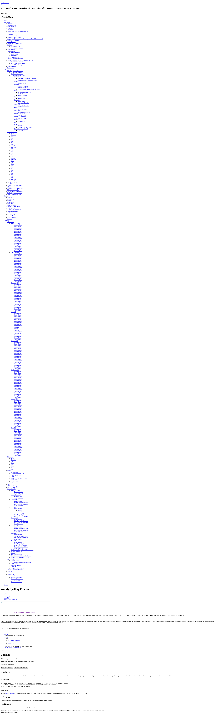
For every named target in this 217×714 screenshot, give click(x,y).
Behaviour (13, 55)
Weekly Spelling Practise (21, 502)
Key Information (8, 34)
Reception (13, 135)
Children (6, 220)
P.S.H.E (16, 124)
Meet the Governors (16, 577)
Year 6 (12, 144)
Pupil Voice (10, 559)
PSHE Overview (22, 126)
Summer (16, 330)
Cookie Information (12, 641)
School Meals (11, 216)
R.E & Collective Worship (21, 129)
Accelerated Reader (12, 182)
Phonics (20, 510)
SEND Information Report (18, 63)
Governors (7, 572)
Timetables (10, 457)
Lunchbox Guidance (12, 211)
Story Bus (10, 571)
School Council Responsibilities (22, 562)
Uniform (9, 219)
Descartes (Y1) (15, 283)
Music (16, 119)
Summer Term (18, 228)
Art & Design (18, 110)
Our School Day (11, 26)
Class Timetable (18, 493)
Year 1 (12, 136)
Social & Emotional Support (15, 58)
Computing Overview (23, 103)
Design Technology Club (17, 473)
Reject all (3, 667)
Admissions (10, 199)
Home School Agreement (14, 209)
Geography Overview (23, 106)
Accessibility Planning (17, 61)
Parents (6, 196)
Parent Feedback (11, 208)
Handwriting (21, 93)
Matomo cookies (9, 693)
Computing (17, 100)
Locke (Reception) (16, 252)
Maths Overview (22, 83)
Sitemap (6, 637)
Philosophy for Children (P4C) (15, 188)
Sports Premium (11, 66)
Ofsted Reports (11, 42)
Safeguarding (11, 51)
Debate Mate (14, 472)
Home (5, 20)
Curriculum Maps (12, 132)
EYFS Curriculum (19, 77)
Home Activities (18, 492)
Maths (16, 81)
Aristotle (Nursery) (16, 223)
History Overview (22, 109)
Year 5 (12, 142)
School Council (15, 560)
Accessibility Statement (13, 640)
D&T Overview (22, 118)
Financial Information (13, 40)
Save (15, 712)
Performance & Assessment (14, 43)
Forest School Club (16, 475)
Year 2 (12, 138)
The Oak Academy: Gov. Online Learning (22, 550)
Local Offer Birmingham (17, 65)
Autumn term (17, 438)
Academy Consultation (13, 36)
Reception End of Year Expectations (27, 80)
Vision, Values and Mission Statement (17, 31)
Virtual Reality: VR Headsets (15, 191)
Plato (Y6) (13, 428)
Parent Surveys (11, 217)
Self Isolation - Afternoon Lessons (20, 557)
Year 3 (12, 139)
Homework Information (20, 545)
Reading (16, 84)
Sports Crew (14, 563)
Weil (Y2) (13, 312)
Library (9, 187)
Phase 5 (23, 513)
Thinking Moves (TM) (13, 190)
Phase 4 (23, 511)
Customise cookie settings (20, 667)
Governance (10, 574)
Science (16, 97)
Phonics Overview (23, 87)
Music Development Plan (14, 194)
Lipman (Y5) (14, 399)
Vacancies (10, 29)
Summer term (17, 275)
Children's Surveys (12, 486)
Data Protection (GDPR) (14, 37)
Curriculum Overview (17, 74)
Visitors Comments (12, 32)
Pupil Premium (11, 49)
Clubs (9, 470)
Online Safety (14, 54)
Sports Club (14, 476)
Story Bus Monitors (16, 565)
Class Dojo (10, 203)
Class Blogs (10, 222)
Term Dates (10, 68)
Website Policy (11, 643)
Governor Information (13, 576)
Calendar (9, 200)
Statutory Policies (15, 46)
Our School (7, 22)
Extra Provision (11, 205)
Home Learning (11, 489)
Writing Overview (22, 95)
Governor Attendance (16, 582)
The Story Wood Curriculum (15, 71)
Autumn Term (18, 225)
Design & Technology (20, 116)
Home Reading (18, 496)
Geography (17, 104)
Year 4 (12, 141)
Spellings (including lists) (24, 92)
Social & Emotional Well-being (15, 569)
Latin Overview (22, 115)
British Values (11, 183)
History (16, 107)
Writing (16, 90)
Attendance (10, 202)
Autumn (16, 327)
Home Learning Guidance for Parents (21, 556)
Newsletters (10, 197)
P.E (15, 122)
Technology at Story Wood (14, 193)
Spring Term (17, 226)
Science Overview (22, 98)
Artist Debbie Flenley (16, 554)
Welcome (9, 23)
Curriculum (7, 69)
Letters (9, 212)
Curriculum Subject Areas (18, 75)
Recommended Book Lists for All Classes (29, 89)
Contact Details (11, 25)
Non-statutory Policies (17, 48)
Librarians (13, 566)
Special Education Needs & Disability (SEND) (20, 60)
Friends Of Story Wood (13, 206)
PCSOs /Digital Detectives (18, 568)
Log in (6, 585)
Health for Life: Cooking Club (19, 478)
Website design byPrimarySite (12, 647)
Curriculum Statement (17, 72)
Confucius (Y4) (15, 370)
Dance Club (14, 479)
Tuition (13, 482)
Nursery (13, 133)
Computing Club (15, 481)
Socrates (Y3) (14, 341)
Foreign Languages (19, 113)
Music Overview (22, 121)
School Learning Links (17, 551)
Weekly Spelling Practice (21, 521)
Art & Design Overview (24, 112)
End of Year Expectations (21, 504)
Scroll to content (5, 3)
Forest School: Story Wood (14, 185)
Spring (16, 328)
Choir (9, 484)
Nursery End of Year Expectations (27, 78)
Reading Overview (23, 86)
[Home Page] (1, 4)
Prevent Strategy (15, 52)
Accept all (10, 667)
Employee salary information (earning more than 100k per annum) (25, 39)
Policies (9, 45)
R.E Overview (21, 130)
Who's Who (10, 28)
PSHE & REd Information (25, 127)
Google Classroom (12, 487)
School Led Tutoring (13, 57)
